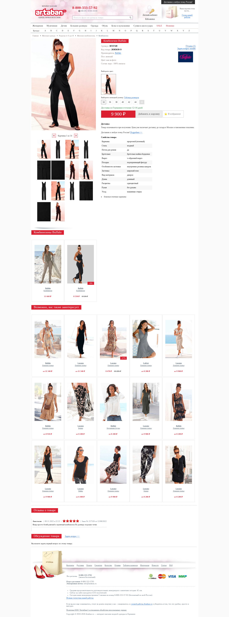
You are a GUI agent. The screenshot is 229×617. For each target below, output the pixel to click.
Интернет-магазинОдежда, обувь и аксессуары (49, 11)
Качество (108, 565)
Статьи (164, 565)
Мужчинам (52, 26)
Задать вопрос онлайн (186, 48)
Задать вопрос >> (72, 536)
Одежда (94, 26)
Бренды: (36, 31)
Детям (64, 26)
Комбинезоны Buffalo (48, 232)
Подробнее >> (136, 132)
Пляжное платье (48, 364)
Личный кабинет (150, 15)
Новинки (170, 26)
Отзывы (117, 565)
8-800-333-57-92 (84, 9)
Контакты (70, 565)
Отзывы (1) (190, 46)
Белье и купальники (120, 26)
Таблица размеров (131, 97)
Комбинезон (48, 289)
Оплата (89, 565)
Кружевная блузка (113, 427)
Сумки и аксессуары (143, 26)
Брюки (81, 427)
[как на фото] (109, 94)
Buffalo (118, 53)
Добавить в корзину (149, 114)
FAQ (171, 565)
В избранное (174, 114)
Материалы (144, 565)
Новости (155, 565)
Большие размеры (78, 26)
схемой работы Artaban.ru (141, 604)
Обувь (105, 26)
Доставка (80, 565)
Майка (81, 490)
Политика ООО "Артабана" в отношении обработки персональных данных (96, 610)
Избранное (150, 19)
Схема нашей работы (187, 16)
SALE (159, 26)
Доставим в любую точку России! (178, 2)
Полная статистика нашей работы (79, 598)
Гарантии (98, 565)
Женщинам (38, 26)
